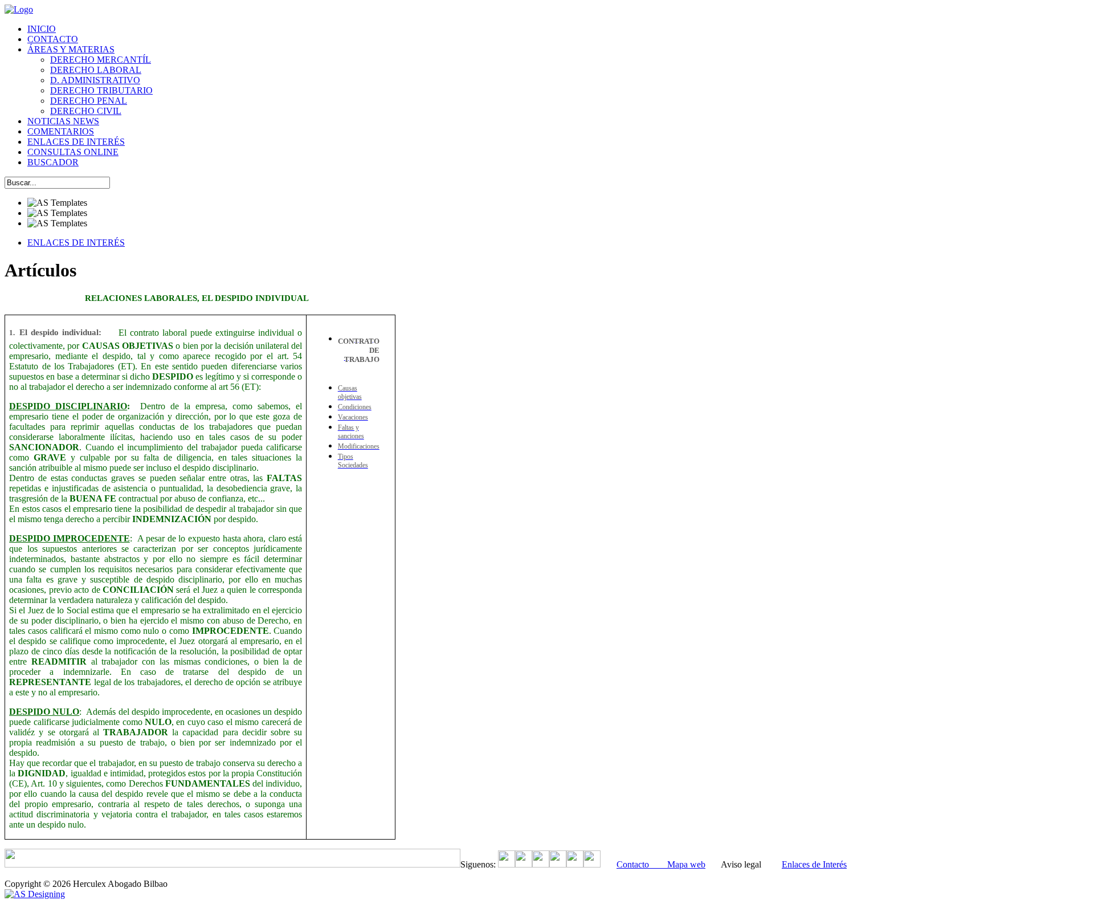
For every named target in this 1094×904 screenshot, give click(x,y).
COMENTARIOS (60, 131)
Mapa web (686, 864)
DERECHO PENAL (88, 100)
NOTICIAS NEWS (63, 121)
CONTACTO (52, 39)
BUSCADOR (53, 162)
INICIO (41, 29)
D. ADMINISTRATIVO (95, 80)
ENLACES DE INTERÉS (76, 141)
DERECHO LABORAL (95, 70)
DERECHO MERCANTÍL (100, 59)
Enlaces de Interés (814, 864)
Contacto (642, 864)
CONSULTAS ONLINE (73, 152)
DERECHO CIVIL (85, 111)
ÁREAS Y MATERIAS (71, 49)
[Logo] (19, 9)
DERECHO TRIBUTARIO (101, 90)
